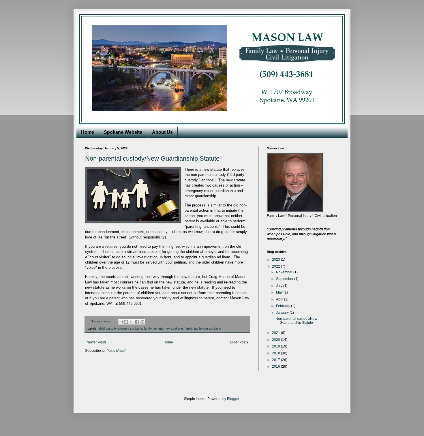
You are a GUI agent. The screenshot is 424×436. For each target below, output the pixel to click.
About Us (162, 132)
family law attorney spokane (163, 328)
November (284, 272)
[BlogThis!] (126, 322)
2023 (276, 260)
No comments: (101, 321)
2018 (276, 353)
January (283, 313)
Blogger (233, 399)
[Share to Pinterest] (142, 322)
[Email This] (120, 322)
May (280, 292)
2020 (276, 340)
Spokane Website (123, 132)
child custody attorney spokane (120, 328)
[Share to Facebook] (137, 322)
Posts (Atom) (116, 351)
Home (87, 132)
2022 (276, 266)
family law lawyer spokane (203, 328)
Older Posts (239, 342)
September (285, 279)
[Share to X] (131, 322)
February (283, 306)
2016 (276, 366)
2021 (276, 333)
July (279, 286)
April (280, 299)
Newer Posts (96, 342)
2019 (276, 346)
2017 (276, 360)
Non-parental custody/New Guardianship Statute (152, 158)
